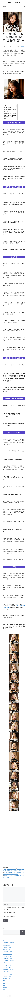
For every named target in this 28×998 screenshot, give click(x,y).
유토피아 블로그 (14, 2)
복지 (14, 869)
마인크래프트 (6, 987)
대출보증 (19, 869)
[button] (25, 7)
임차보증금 (18, 870)
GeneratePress (21, 996)
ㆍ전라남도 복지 (7, 967)
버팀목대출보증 (11, 870)
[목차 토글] (14, 106)
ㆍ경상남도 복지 (7, 947)
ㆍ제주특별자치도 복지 (8, 974)
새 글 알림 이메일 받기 (9, 916)
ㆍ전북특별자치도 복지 (8, 969)
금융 (5, 869)
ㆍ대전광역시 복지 (7, 954)
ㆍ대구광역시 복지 (7, 951)
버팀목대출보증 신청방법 (10, 115)
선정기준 (6, 111)
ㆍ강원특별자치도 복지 (8, 942)
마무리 (5, 118)
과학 (4, 983)
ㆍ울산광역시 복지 (7, 963)
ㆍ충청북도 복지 (7, 978)
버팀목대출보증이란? (9, 108)
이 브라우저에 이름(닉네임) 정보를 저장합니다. (14, 908)
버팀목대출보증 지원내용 (10, 113)
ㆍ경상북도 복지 (7, 949)
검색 (4, 929)
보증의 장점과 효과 (8, 116)
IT (3, 940)
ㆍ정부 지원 (10, 869)
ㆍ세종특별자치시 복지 (8, 960)
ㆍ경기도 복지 (6, 945)
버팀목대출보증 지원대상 (10, 109)
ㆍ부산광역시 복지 (7, 956)
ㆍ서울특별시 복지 (7, 958)
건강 (4, 980)
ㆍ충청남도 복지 (7, 976)
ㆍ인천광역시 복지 (7, 965)
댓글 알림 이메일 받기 (9, 912)
